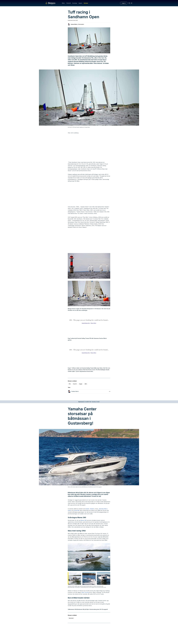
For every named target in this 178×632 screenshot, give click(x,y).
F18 (69, 383)
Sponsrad (71, 618)
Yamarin (92, 508)
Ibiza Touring (85, 592)
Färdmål (68, 3)
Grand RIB (76, 510)
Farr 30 (74, 383)
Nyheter (86, 3)
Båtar (63, 3)
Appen (80, 3)
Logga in (124, 3)
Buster (87, 508)
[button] (109, 557)
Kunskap (74, 3)
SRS (86, 383)
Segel (80, 383)
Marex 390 (83, 520)
